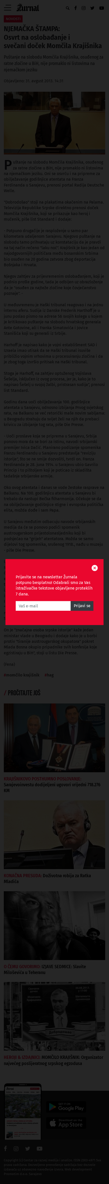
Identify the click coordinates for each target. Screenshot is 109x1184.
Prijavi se (82, 605)
